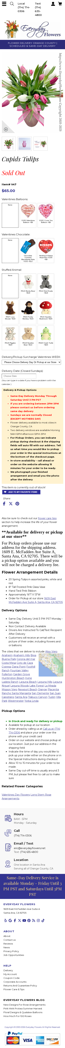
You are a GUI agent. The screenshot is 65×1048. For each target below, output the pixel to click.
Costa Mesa (9, 662)
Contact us (9, 939)
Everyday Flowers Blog (24, 1000)
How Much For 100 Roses (17, 1016)
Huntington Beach (13, 678)
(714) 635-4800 (38, 11)
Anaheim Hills (21, 655)
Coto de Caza (25, 662)
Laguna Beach (28, 681)
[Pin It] (17, 503)
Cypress (6, 666)
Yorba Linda (31, 700)
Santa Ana (21, 697)
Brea (33, 655)
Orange (42, 689)
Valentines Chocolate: (16, 234)
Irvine (28, 678)
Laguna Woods (19, 685)
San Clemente (40, 693)
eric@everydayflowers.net (29, 848)
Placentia (53, 689)
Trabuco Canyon (37, 697)
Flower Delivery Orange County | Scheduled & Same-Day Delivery (32, 44)
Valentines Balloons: (15, 199)
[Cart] (12, 4)
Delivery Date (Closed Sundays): (22, 371)
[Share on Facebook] (4, 503)
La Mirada (50, 685)
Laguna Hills (44, 681)
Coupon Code (11, 978)
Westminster (16, 700)
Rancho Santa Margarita (16, 693)
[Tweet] (10, 503)
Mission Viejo (9, 689)
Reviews (8, 943)
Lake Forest (36, 685)
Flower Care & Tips (13, 989)
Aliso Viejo (51, 651)
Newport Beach (27, 689)
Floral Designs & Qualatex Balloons (22, 1012)
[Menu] (4, 4)
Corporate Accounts (14, 981)
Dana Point (19, 666)
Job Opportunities (13, 955)
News (6, 947)
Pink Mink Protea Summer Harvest (22, 1008)
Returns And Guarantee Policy (20, 985)
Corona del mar (26, 659)
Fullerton (7, 674)
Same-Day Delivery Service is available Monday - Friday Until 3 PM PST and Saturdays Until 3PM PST (32, 886)
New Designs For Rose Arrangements (24, 1004)
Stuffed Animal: (12, 269)
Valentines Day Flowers (16, 794)
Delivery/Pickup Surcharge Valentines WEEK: (31, 357)
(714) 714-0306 (23, 835)
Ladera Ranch (10, 681)
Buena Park (9, 659)
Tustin (51, 697)
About (6, 936)
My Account (10, 974)
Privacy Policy (11, 951)
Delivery (8, 970)
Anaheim (7, 655)
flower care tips (47, 518)
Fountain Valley (19, 670)
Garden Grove (21, 674)
